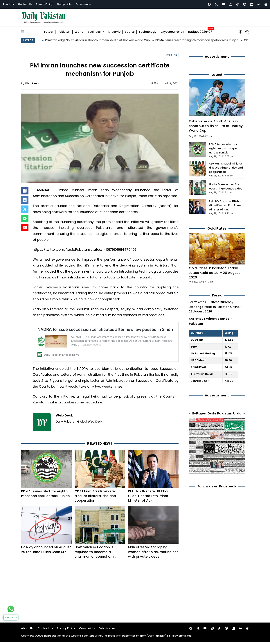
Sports (130, 32)
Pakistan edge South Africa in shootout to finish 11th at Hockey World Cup (71, 40)
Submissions (83, 4)
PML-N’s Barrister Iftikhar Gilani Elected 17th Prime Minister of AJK (148, 496)
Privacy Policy (44, 4)
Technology (147, 32)
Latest (48, 32)
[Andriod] (258, 4)
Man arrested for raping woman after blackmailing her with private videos (153, 552)
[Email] (24, 227)
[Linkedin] (251, 4)
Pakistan (64, 32)
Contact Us (25, 4)
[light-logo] (44, 17)
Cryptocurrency (172, 32)
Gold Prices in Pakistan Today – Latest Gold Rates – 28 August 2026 (215, 273)
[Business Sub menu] (102, 31)
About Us (8, 4)
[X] (24, 209)
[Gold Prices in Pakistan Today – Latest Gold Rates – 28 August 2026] (217, 248)
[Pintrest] (244, 4)
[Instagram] (230, 4)
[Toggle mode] (240, 32)
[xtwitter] (216, 4)
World (79, 32)
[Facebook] (209, 4)
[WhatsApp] (24, 218)
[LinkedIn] (24, 200)
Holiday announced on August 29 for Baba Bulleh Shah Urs (46, 549)
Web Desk (32, 83)
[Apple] (265, 4)
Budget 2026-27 (200, 32)
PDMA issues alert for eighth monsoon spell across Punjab (171, 40)
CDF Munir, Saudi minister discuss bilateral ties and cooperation (95, 496)
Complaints (64, 4)
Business (94, 32)
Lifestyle (114, 32)
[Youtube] (223, 4)
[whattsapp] (10, 609)
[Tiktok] (237, 4)
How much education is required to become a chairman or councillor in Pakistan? (95, 554)
